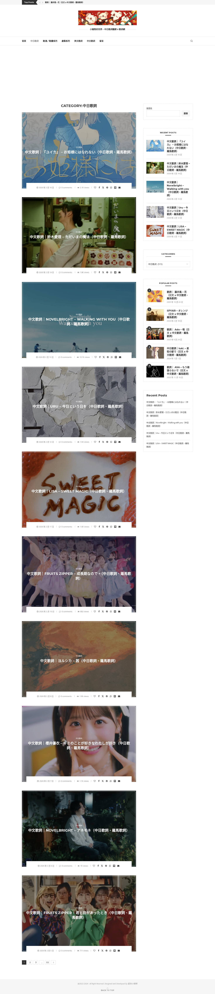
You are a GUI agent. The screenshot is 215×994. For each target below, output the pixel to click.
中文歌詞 (91, 41)
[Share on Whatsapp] (111, 188)
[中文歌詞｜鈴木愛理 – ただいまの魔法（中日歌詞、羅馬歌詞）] (155, 168)
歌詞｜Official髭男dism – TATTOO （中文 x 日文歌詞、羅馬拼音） (73, 2)
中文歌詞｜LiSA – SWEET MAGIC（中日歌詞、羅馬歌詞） (79, 491)
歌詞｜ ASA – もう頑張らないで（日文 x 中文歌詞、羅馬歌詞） (178, 370)
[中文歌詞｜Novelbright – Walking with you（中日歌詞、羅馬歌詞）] (155, 187)
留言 (101, 41)
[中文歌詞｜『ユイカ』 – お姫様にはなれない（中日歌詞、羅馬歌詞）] (155, 146)
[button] (40, 2)
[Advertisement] (107, 74)
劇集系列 (66, 41)
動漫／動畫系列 (50, 41)
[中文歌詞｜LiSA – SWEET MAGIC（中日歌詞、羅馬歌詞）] (155, 231)
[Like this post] (95, 188)
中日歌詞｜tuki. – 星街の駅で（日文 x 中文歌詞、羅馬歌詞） (178, 351)
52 (47, 962)
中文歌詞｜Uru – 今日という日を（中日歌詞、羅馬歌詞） (79, 406)
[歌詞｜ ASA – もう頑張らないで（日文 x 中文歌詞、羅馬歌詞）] (155, 371)
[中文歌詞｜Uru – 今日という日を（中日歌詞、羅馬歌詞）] (155, 212)
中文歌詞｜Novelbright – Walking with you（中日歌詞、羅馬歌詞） (178, 189)
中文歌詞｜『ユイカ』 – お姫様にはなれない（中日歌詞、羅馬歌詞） (79, 152)
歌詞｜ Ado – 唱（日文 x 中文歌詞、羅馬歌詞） (178, 333)
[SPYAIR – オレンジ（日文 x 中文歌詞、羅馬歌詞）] (155, 315)
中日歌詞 (34, 41)
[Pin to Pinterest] (107, 188)
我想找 (149, 108)
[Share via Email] (119, 188)
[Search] (191, 41)
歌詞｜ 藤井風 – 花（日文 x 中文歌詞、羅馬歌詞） (177, 295)
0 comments (66, 187)
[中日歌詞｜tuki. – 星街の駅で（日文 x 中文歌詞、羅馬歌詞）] (155, 353)
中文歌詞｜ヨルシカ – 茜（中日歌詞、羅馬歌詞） (79, 661)
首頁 (24, 41)
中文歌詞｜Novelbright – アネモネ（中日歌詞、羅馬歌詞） (79, 830)
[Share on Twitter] (103, 187)
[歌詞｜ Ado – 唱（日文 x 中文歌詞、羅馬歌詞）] (155, 334)
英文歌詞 (78, 41)
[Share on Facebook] (100, 188)
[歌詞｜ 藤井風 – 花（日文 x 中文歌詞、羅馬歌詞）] (155, 296)
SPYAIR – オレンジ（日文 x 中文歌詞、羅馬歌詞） (177, 314)
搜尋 (186, 113)
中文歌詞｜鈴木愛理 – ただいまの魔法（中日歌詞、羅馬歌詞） (79, 237)
